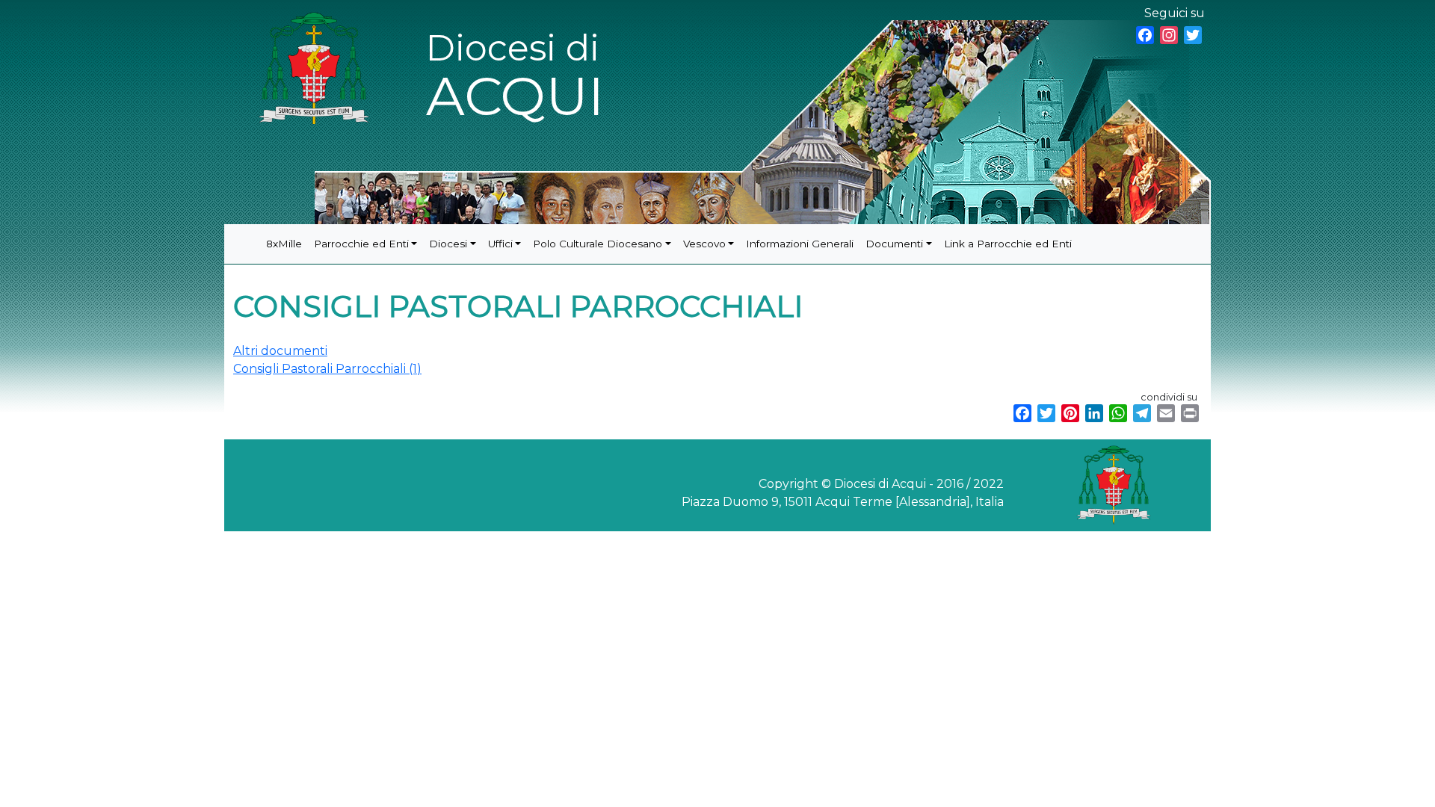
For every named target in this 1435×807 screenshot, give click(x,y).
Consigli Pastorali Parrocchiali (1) (327, 369)
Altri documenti (280, 351)
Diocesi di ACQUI (515, 77)
